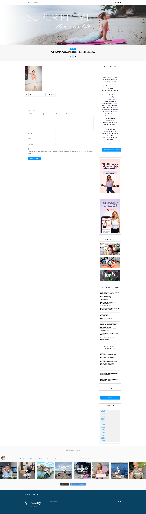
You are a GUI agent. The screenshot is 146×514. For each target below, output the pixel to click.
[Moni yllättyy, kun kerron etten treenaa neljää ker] (27, 470)
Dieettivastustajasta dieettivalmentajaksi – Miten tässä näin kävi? (108, 329)
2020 (103, 422)
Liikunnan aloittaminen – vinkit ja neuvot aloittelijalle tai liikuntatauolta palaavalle (109, 310)
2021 (103, 419)
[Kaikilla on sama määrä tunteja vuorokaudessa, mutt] (82, 470)
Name (30, 133)
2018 (103, 427)
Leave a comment (34, 94)
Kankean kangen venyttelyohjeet (109, 369)
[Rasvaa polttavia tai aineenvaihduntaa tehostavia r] (8, 470)
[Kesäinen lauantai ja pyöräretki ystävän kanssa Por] (45, 470)
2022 (103, 416)
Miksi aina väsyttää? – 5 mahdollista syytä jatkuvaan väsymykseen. (108, 298)
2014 (103, 438)
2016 (103, 432)
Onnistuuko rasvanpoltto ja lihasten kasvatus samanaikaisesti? (108, 304)
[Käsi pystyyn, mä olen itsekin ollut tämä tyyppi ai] (100, 470)
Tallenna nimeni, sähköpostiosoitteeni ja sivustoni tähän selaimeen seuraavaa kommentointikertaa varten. (60, 152)
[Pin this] (90, 56)
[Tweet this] (82, 56)
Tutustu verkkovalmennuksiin (113, 149)
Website (30, 144)
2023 (103, 414)
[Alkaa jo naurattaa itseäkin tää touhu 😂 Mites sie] (63, 470)
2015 (103, 435)
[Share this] (79, 56)
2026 (103, 411)
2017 (103, 430)
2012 (103, 441)
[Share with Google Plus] (86, 56)
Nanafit (36, 2)
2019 (103, 424)
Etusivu (28, 2)
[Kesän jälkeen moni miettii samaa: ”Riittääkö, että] (119, 470)
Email (30, 139)
